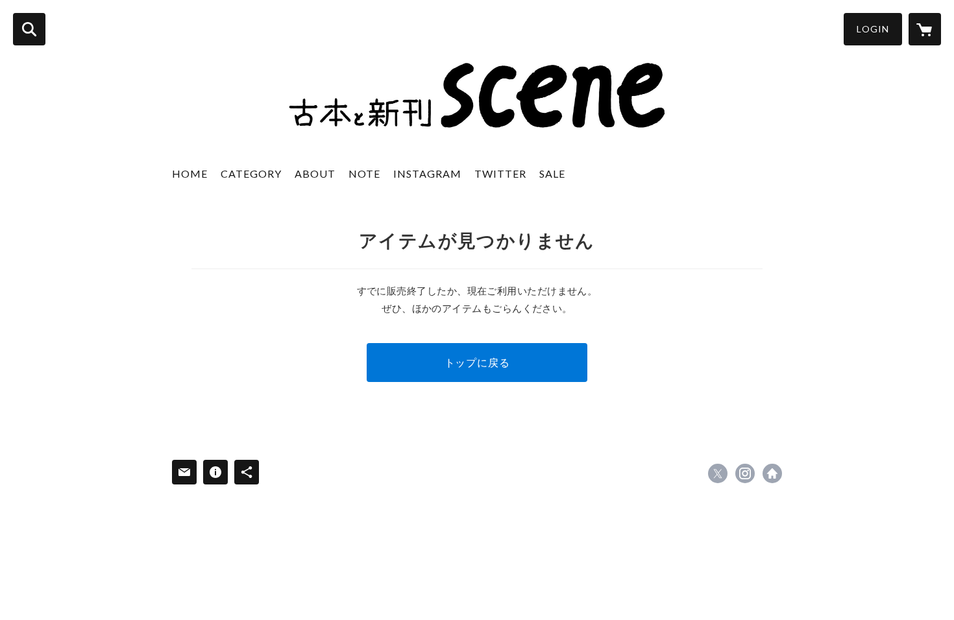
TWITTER (500, 173)
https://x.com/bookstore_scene (718, 473)
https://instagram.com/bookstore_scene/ (745, 473)
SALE (552, 173)
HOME (190, 173)
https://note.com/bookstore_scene (772, 473)
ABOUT (315, 173)
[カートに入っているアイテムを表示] (925, 29)
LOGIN (873, 28)
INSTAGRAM (427, 173)
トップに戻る (477, 362)
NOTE (364, 173)
